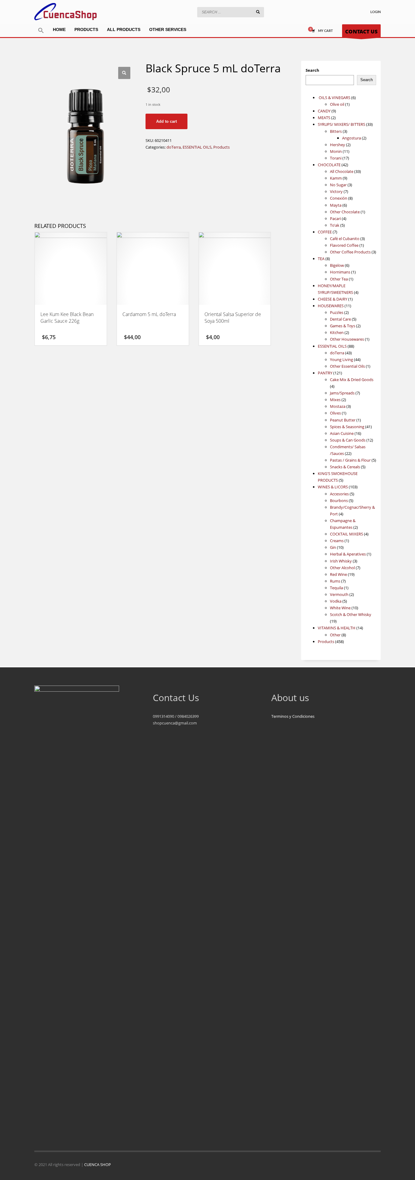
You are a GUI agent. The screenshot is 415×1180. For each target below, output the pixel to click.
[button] (41, 31)
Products (221, 147)
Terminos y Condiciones (292, 716)
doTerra (173, 147)
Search (312, 70)
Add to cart (166, 121)
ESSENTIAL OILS (197, 147)
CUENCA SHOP (97, 1164)
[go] (258, 12)
